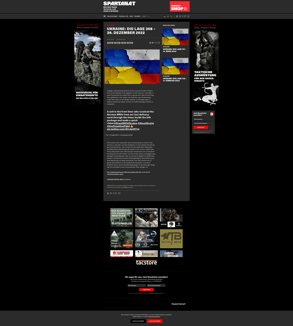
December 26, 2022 (127, 135)
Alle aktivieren (154, 321)
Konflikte (111, 25)
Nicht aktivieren (138, 321)
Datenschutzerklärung (154, 316)
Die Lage (110, 43)
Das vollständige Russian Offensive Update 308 (122, 172)
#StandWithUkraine (125, 123)
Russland (130, 43)
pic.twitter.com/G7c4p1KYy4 (123, 129)
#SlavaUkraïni (146, 123)
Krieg (123, 43)
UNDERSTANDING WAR (115, 179)
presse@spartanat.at (127, 187)
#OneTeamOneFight (118, 126)
